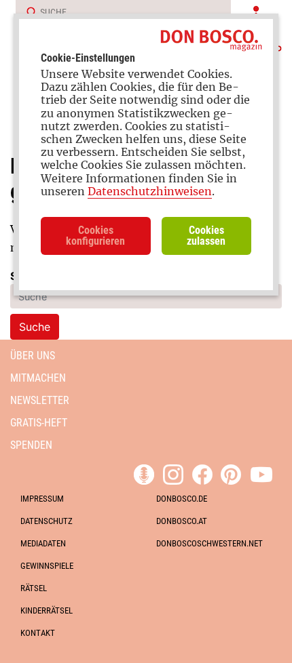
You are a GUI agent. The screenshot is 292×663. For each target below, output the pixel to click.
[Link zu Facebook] (202, 473)
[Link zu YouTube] (261, 473)
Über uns (32, 355)
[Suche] (27, 13)
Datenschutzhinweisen (150, 191)
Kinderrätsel (46, 610)
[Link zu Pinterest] (231, 473)
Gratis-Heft (38, 422)
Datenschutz (46, 521)
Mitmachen (38, 377)
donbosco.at (181, 521)
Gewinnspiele (46, 566)
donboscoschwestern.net (209, 543)
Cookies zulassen (206, 235)
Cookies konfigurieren (95, 235)
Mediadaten (43, 543)
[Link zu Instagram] (173, 473)
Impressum (42, 499)
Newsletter (39, 400)
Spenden (31, 445)
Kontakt (37, 633)
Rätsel (33, 588)
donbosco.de (181, 499)
